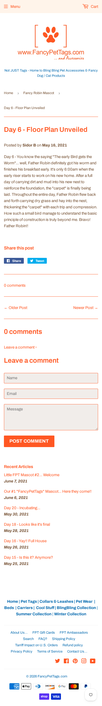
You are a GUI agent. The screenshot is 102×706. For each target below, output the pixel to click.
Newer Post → (85, 308)
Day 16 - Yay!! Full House (25, 541)
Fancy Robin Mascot (38, 93)
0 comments (15, 285)
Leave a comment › (20, 347)
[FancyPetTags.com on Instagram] (84, 662)
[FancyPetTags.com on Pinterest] (75, 662)
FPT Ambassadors (74, 632)
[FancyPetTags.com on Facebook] (66, 662)
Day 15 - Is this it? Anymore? (28, 557)
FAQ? (42, 639)
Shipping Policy (63, 639)
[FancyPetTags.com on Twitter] (57, 662)
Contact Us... (77, 651)
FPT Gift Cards (43, 632)
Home (8, 93)
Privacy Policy (21, 651)
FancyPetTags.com (52, 676)
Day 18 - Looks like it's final (27, 524)
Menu (15, 6)
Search (28, 639)
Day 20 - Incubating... (22, 508)
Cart (94, 6)
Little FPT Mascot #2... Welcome (31, 475)
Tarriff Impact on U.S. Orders (36, 645)
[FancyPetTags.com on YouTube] (92, 662)
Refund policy (73, 645)
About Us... (19, 632)
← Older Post (15, 308)
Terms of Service (50, 651)
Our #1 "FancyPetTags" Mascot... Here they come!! (48, 491)
